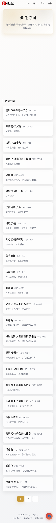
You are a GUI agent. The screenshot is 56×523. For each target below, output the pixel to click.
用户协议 (17, 518)
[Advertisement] (28, 66)
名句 (42, 3)
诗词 (28, 3)
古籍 (50, 3)
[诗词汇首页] (8, 3)
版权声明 (39, 518)
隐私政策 (28, 518)
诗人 (35, 3)
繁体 (34, 514)
